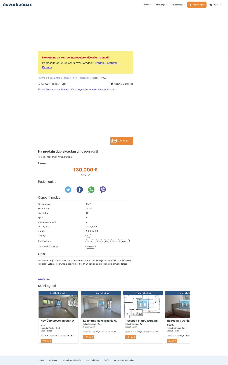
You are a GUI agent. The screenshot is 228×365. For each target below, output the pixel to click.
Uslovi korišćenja (92, 360)
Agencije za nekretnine (124, 360)
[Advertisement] (114, 29)
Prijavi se (216, 5)
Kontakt (41, 360)
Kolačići (106, 360)
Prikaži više (44, 279)
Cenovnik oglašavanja (71, 360)
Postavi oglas (198, 5)
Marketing (53, 360)
